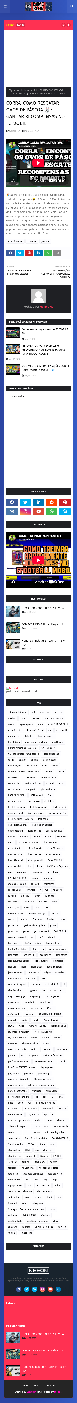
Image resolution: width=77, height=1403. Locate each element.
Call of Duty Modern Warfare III (23, 754)
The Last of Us (28, 1168)
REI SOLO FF (14, 1108)
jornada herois (54, 967)
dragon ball (37, 872)
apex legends (26, 724)
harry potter (14, 943)
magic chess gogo (16, 996)
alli (33, 712)
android (24, 718)
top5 (55, 1179)
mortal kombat (58, 1026)
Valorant (12, 1203)
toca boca (13, 1174)
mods (21, 1026)
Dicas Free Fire (34, 854)
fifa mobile (29, 902)
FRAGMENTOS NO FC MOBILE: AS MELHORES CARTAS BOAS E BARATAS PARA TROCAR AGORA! (43, 349)
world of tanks (15, 1221)
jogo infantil (29, 955)
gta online (53, 937)
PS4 (52, 1097)
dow (10, 872)
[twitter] (25, 502)
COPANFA (12, 777)
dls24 (39, 866)
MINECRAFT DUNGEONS (50, 1014)
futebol (50, 919)
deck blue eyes (15, 801)
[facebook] (12, 502)
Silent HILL (62, 1120)
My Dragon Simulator (18, 1032)
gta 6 (40, 937)
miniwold (12, 1020)
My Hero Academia (43, 1032)
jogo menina (45, 955)
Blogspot (31, 1391)
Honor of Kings (53, 943)
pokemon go (44, 1073)
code (44, 765)
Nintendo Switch (30, 1043)
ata (50, 730)
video (24, 1203)
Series (38, 1120)
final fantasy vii (41, 907)
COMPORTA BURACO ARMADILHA (23, 771)
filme (54, 902)
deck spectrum (15, 831)
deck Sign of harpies (42, 825)
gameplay (13, 931)
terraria (12, 1168)
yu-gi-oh (62, 1227)
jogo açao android (57, 949)
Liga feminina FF (16, 990)
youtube (45, 241)
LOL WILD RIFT (57, 990)
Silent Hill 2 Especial (18, 1126)
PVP (29, 1103)
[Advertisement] (38, 57)
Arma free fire (15, 730)
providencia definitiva (19, 1097)
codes (55, 765)
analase (58, 712)
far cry (37, 896)
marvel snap (45, 1002)
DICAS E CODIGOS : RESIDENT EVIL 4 (43, 608)
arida (40, 724)
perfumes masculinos (19, 1061)
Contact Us (50, 1386)
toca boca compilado (33, 1174)
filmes (26, 907)
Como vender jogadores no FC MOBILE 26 (45, 331)
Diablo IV (61, 836)
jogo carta (13, 955)
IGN (34, 949)
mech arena (36, 1008)
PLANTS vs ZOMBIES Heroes (21, 1067)
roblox (62, 1108)
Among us (44, 712)
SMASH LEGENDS (41, 1126)
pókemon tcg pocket (42, 1079)
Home (26, 1386)
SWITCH (57, 1156)
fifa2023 (43, 902)
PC (22, 1055)
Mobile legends (51, 1020)
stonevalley (14, 1150)
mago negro (36, 996)
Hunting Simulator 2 (18, 949)
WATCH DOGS (29, 1215)
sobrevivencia (61, 1126)
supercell (31, 1156)
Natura (45, 1038)
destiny (11, 836)
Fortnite (55, 913)
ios (42, 949)
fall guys (57, 890)
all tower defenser (17, 712)
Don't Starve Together (57, 866)
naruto (34, 1038)
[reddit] (51, 502)
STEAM (31, 1144)
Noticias (35, 1049)
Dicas (11, 842)
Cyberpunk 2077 (47, 789)
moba (25, 1020)
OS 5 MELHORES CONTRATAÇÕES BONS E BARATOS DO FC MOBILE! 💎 (45, 368)
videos (52, 1209)
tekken (53, 1162)
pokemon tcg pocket (18, 1079)
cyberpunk (30, 789)
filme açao (13, 907)
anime (36, 718)
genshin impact (41, 931)
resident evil (30, 1108)
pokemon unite (15, 1085)
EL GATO (35, 884)
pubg (10, 1103)
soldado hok (14, 1132)
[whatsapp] (51, 511)
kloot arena (33, 972)
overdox (48, 1049)
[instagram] (25, 511)
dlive (29, 866)
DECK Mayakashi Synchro (20, 819)
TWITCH (37, 1197)
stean (42, 1144)
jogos (23, 967)
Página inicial (15, 90)
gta (32, 937)
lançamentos (14, 978)
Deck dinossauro (16, 807)
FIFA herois (13, 902)
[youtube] (38, 511)
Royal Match (33, 1114)
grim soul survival (17, 937)
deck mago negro (57, 813)
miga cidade (14, 1014)
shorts (49, 1120)
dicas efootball (15, 848)
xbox (55, 1221)
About (37, 1386)
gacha (62, 919)
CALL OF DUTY (48, 748)
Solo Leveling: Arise (54, 1132)
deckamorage (34, 831)
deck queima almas (17, 825)
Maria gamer (53, 996)
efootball (48, 878)
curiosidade (14, 789)
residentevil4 (48, 1108)
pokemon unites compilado (41, 1085)
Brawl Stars (14, 742)
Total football (43, 1185)
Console (48, 771)
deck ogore (43, 819)
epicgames (49, 884)
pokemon (28, 1073)
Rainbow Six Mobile (45, 1103)
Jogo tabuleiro (41, 961)
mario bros (13, 1002)
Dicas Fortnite (15, 854)
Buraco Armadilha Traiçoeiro (22, 748)
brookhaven (57, 742)
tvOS (26, 1197)
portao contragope (17, 1091)
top (26, 1179)
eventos (31, 890)
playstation (13, 1073)
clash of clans (49, 760)
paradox (12, 1055)
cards (11, 760)
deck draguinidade (39, 807)
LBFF (42, 978)
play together (46, 1067)
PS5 (61, 1097)
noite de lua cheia (17, 1049)
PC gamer (33, 1055)
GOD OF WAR (60, 931)
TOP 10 (36, 1179)
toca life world (55, 1174)
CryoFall (50, 783)
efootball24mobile (17, 884)
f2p (47, 890)
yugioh (11, 1233)
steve (52, 1144)
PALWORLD (61, 1049)
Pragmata (36, 1091)
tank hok (26, 1162)
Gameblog (14, 131)
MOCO (11, 1026)
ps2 (36, 1097)
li (64, 984)
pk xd (62, 1061)
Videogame (37, 1203)
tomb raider (14, 1179)
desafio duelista (54, 831)
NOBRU (46, 1043)
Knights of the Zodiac (54, 972)
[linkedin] (38, 502)
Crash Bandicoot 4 (33, 783)
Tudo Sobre (14, 1197)
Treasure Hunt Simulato (20, 1191)
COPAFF (60, 771)
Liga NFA (33, 990)
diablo (36, 836)
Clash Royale (14, 765)
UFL (59, 1197)
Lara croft (31, 978)
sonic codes (14, 1138)
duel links (53, 872)
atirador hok (14, 736)
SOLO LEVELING (32, 1132)
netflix (57, 1038)
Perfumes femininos (52, 1055)
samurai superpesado (19, 1120)
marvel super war (17, 1008)
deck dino (49, 801)
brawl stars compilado (36, 742)
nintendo (12, 1043)
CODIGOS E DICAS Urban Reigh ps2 (42, 624)
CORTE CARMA (28, 777)
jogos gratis (36, 967)
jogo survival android (18, 961)
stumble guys (14, 1156)
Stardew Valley (15, 1144)
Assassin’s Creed (35, 730)
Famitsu (12, 896)
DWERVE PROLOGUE (17, 878)
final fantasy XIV (16, 913)
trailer (57, 1185)
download (22, 872)
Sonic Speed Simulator (36, 1138)
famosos (25, 896)
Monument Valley (37, 1026)
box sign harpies (46, 736)
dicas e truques (50, 842)
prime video (51, 1091)
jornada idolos (15, 972)
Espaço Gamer (15, 890)
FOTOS (11, 919)
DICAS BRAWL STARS (28, 842)
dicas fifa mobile (55, 848)
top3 (46, 1179)
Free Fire (23, 919)
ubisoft (49, 1197)
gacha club (13, 925)
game (53, 925)
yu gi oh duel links (44, 1227)
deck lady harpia (36, 813)
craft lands (13, 783)
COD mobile (31, 765)
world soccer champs (37, 1221)
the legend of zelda (48, 1168)
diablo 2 (48, 836)
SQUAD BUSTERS (60, 1138)
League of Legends (17, 984)
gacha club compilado (34, 925)
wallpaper (13, 1215)
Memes (50, 1008)
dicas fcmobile (31, 90)
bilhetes (29, 736)
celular (22, 760)
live (43, 990)
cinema (34, 760)
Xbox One (12, 1227)
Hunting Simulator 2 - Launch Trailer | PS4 (45, 642)
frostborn (37, 919)
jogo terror (58, 961)
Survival (44, 1156)
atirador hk (61, 730)
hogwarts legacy (33, 943)
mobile (35, 1020)
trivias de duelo (44, 1191)
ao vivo (11, 724)
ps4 (44, 1097)
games (26, 931)
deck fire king (59, 807)
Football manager (38, 913)
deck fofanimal (15, 813)
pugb (20, 1103)
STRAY (28, 1150)
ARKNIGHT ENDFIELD (58, 724)
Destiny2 (24, 836)
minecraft (29, 1014)
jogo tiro (12, 967)
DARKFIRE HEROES (17, 795)
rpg (45, 1114)
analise (12, 718)
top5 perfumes (15, 1185)
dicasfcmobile (15, 866)
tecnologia (40, 1162)
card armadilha (51, 754)
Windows (45, 1215)
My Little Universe (17, 1038)
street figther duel (44, 1150)
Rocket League (15, 1114)
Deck (50, 795)
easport (35, 878)
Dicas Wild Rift (55, 860)
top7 (29, 1185)
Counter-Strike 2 (48, 777)
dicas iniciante (53, 854)
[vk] (12, 511)
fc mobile (32, 241)
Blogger (58, 1391)
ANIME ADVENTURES (53, 718)
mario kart (29, 1002)
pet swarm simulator (44, 1061)
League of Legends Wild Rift (45, 984)
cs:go (61, 783)
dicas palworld (35, 860)
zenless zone (26, 1233)
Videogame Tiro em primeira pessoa (26, 1209)
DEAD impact (36, 795)
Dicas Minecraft (15, 860)
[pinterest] (65, 502)
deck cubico (34, 801)
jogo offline (61, 955)
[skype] (65, 511)
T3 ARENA (12, 1162)
